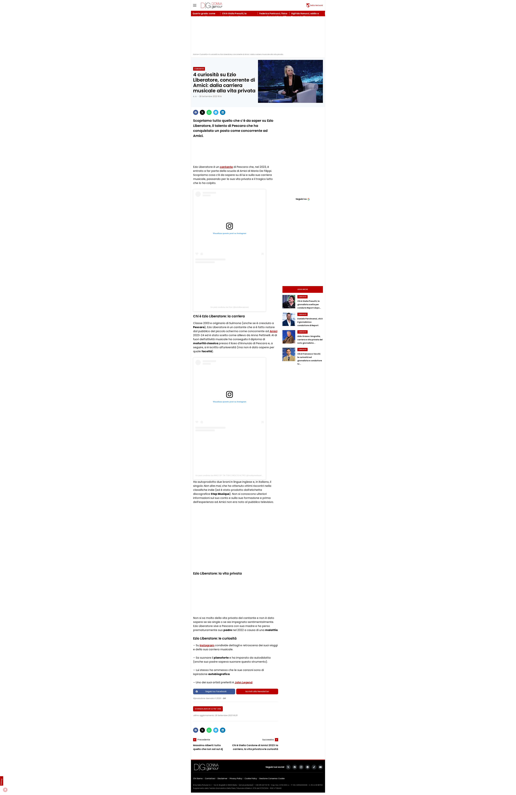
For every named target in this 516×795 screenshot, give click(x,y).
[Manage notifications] (5, 790)
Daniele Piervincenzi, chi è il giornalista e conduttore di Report (310, 322)
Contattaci (210, 778)
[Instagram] (301, 767)
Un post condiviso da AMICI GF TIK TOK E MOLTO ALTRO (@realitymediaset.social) (231, 475)
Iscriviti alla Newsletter (257, 691)
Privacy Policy (236, 778)
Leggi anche (303, 289)
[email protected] (246, 785)
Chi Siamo (198, 778)
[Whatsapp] (209, 112)
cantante (226, 167)
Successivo (268, 739)
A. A (194, 96)
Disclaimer (222, 778)
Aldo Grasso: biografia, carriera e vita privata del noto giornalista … (310, 339)
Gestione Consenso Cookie (272, 778)
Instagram (207, 645)
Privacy (1, 782)
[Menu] (196, 5)
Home (195, 54)
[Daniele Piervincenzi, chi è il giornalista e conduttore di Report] (288, 319)
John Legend (243, 682)
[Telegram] (215, 112)
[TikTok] (314, 767)
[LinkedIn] (222, 112)
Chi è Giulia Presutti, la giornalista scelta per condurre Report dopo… (309, 304)
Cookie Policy (251, 778)
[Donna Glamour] (212, 5)
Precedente (203, 739)
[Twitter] (202, 112)
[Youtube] (320, 767)
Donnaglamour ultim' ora (208, 708)
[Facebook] (195, 112)
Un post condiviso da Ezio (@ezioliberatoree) (229, 307)
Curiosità (203, 54)
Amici (273, 331)
